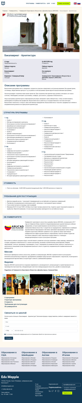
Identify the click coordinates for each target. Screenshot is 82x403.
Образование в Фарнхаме (49, 363)
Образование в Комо (68, 365)
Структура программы (12, 300)
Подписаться (67, 393)
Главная (5, 11)
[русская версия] (78, 3)
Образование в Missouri (8, 363)
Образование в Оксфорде (49, 360)
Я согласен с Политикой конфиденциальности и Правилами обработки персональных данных (31, 334)
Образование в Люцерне (29, 360)
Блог (48, 3)
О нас (53, 3)
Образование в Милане (69, 360)
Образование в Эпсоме (49, 362)
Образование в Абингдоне (50, 365)
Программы (30, 3)
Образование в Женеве (28, 358)
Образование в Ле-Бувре (29, 365)
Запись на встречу (63, 3)
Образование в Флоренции (70, 358)
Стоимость (8, 302)
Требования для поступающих (15, 304)
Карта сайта (39, 395)
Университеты (41, 3)
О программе (9, 297)
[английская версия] (75, 3)
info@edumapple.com (7, 386)
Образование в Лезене (28, 363)
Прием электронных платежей (39, 391)
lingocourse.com (53, 384)
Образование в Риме (68, 362)
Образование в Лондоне (49, 358)
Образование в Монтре (28, 362)
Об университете (10, 306)
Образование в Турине (69, 363)
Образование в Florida (7, 360)
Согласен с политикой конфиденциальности (70, 388)
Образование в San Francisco (10, 362)
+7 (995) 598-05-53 (6, 389)
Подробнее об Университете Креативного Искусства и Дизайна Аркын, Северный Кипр (31, 270)
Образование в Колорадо (8, 358)
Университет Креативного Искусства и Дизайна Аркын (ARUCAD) (38, 11)
